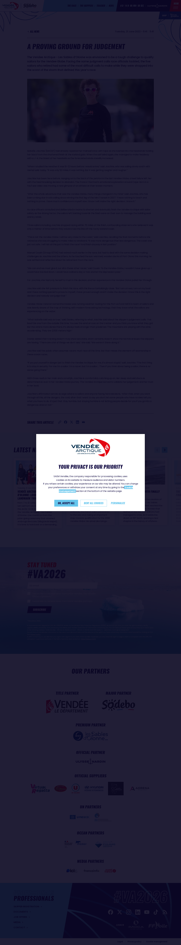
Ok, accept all (66, 503)
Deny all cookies (93, 503)
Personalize (118, 503)
